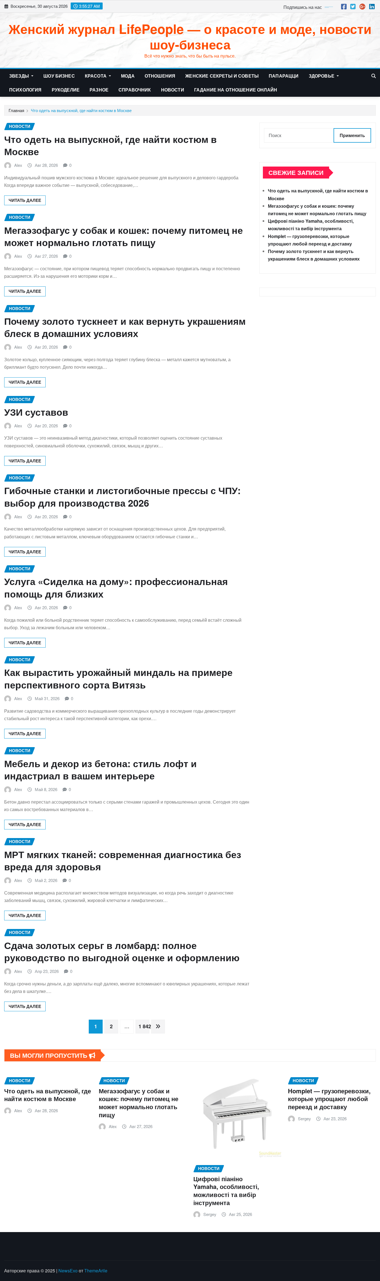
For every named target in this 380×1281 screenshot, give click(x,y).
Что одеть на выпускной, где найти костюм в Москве (81, 110)
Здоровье (322, 76)
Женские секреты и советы (222, 76)
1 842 (144, 1026)
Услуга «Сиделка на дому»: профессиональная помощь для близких (116, 587)
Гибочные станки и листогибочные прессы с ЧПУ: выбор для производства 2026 (122, 496)
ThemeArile (95, 1270)
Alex (18, 165)
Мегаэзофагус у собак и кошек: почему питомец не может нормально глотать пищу (123, 236)
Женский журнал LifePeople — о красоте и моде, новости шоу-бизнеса (190, 36)
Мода (128, 76)
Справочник (135, 89)
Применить (352, 135)
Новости (172, 89)
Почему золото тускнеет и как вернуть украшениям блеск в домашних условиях (125, 327)
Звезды (19, 76)
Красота (96, 76)
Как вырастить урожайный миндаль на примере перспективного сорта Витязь (118, 678)
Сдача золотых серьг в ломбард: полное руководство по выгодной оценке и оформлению (123, 951)
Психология (25, 89)
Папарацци (283, 76)
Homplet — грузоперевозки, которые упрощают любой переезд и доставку (329, 1098)
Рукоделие (66, 89)
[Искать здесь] (373, 76)
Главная (16, 110)
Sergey (209, 1214)
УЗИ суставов (36, 411)
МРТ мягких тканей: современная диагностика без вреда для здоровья (122, 860)
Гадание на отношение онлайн (235, 89)
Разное (99, 89)
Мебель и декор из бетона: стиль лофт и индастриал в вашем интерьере (100, 769)
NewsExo (68, 1270)
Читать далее (25, 200)
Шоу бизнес (59, 76)
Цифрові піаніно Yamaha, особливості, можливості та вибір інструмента (226, 1190)
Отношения (160, 76)
